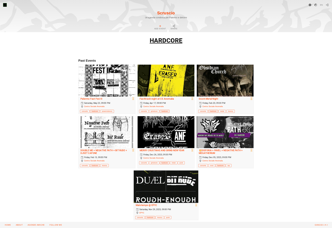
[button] (36, 225)
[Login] (327, 5)
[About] (310, 5)
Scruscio (166, 13)
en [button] (321, 5)
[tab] (160, 27)
